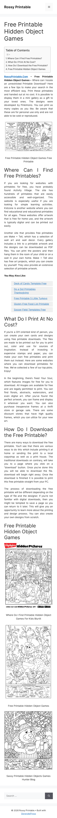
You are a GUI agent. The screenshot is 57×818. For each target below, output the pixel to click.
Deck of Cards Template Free (30, 283)
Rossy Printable (17, 7)
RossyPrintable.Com (16, 76)
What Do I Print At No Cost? (22, 62)
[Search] (49, 796)
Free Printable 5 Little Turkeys (30, 298)
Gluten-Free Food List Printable (31, 304)
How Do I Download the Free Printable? (28, 65)
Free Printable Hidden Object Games (26, 69)
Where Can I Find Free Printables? (24, 58)
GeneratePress (28, 813)
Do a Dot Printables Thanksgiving (25, 291)
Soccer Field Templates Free (30, 309)
